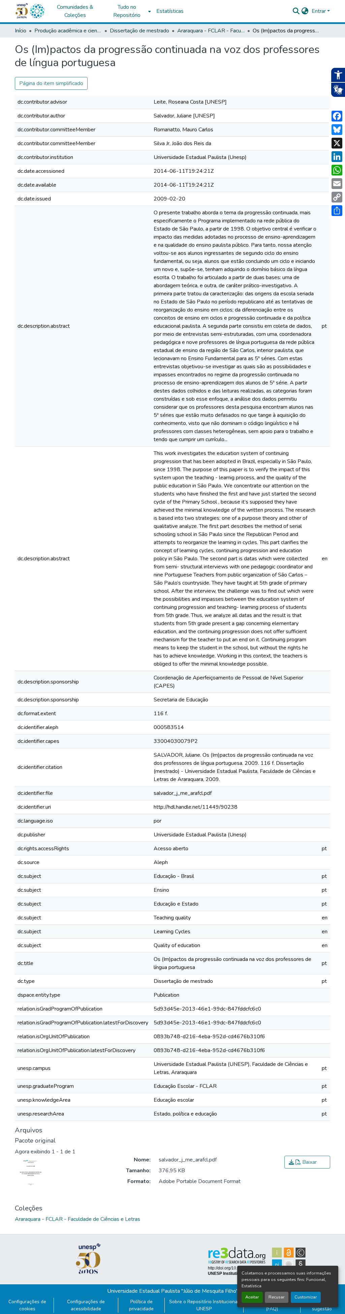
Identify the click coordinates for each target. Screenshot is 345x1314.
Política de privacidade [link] (141, 1305)
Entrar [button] (319, 11)
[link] (307, 1162)
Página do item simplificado (51, 83)
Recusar (277, 1297)
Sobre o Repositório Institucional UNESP (204, 1305)
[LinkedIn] (337, 156)
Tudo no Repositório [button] (126, 11)
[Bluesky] (337, 129)
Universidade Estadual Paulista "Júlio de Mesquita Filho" (172, 1291)
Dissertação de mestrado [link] (139, 30)
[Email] (337, 183)
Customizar (305, 1297)
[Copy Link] (337, 197)
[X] (337, 143)
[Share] (337, 210)
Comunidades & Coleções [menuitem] (75, 11)
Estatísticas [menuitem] (170, 11)
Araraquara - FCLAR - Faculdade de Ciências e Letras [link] (211, 30)
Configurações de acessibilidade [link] (86, 1305)
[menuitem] (128, 11)
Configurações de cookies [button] (27, 1305)
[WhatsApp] (337, 170)
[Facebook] (337, 116)
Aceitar (252, 1297)
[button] (37, 11)
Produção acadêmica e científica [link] (68, 30)
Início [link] (20, 30)
